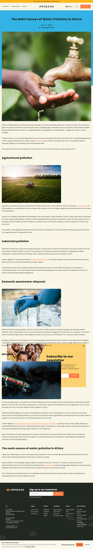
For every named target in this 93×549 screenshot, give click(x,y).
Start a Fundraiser (82, 524)
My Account (80, 526)
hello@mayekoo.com (12, 526)
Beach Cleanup (57, 509)
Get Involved (15, 6)
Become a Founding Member (82, 518)
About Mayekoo (70, 509)
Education (56, 513)
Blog (67, 515)
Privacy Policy (34, 511)
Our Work (5, 6)
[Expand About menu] (27, 6)
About (24, 6)
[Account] (77, 6)
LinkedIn (46, 513)
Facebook (46, 511)
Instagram (46, 509)
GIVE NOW (85, 6)
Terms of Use (34, 509)
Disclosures (34, 513)
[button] (70, 7)
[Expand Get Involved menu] (20, 6)
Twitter (45, 515)
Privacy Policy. (30, 547)
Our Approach (70, 513)
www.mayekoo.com (11, 527)
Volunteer (79, 509)
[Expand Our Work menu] (9, 6)
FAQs (67, 511)
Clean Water (56, 511)
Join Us (58, 494)
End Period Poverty (58, 515)
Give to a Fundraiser (80, 521)
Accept (79, 545)
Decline (87, 545)
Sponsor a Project (81, 515)
